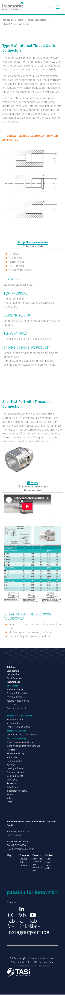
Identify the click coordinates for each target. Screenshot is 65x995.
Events (10, 794)
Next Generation (37, 866)
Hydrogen (11, 764)
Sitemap (43, 962)
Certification (25, 865)
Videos (10, 798)
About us (23, 859)
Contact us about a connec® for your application (30, 137)
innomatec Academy (17, 791)
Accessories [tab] (34, 490)
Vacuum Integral (15, 719)
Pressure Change (15, 689)
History (23, 862)
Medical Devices (15, 776)
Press (9, 802)
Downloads (12, 787)
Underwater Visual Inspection (21, 734)
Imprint (43, 958)
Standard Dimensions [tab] (34, 486)
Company (24, 855)
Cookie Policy (25, 962)
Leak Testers (13, 671)
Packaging (12, 779)
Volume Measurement (18, 701)
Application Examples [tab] (34, 242)
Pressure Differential (17, 693)
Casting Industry (15, 768)
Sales (47, 859)
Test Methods (13, 682)
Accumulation (13, 723)
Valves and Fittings (16, 753)
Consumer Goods (15, 772)
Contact (49, 855)
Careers (36, 855)
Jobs (34, 871)
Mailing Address (49, 866)
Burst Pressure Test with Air (20, 742)
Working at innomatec (37, 860)
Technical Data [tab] (34, 246)
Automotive (12, 757)
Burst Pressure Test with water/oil (24, 746)
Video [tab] (34, 482)
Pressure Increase (16, 697)
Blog (9, 855)
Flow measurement (16, 708)
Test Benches (13, 674)
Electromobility (14, 761)
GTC (35, 962)
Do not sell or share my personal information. (32, 966)
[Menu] (57, 7)
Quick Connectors (15, 678)
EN (48, 7)
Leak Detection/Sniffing (18, 727)
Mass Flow (12, 704)
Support (48, 862)
